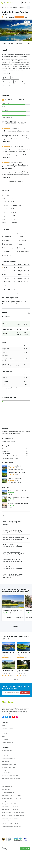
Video (7, 78)
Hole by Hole (19, 82)
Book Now (25, 848)
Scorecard (6, 86)
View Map (15, 78)
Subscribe (25, 693)
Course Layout (7, 82)
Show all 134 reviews (16, 182)
